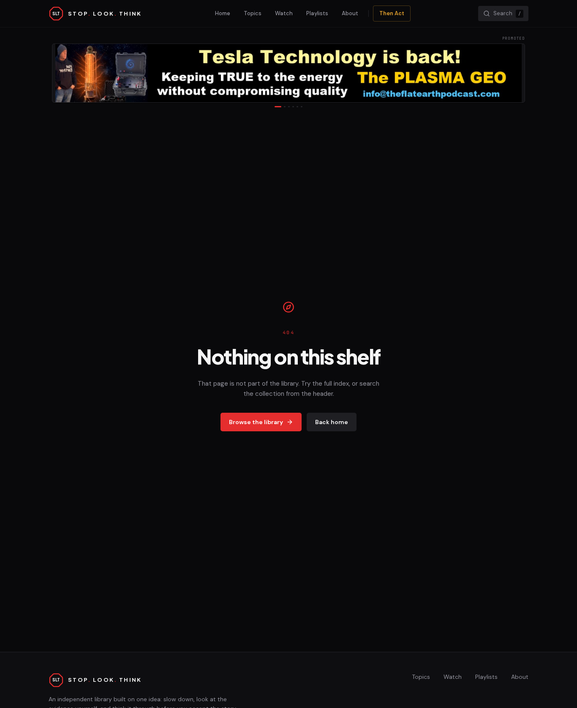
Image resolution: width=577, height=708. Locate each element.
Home (222, 13)
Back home (331, 422)
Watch (284, 13)
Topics (252, 13)
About (350, 13)
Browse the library (256, 422)
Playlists (317, 13)
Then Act (391, 13)
